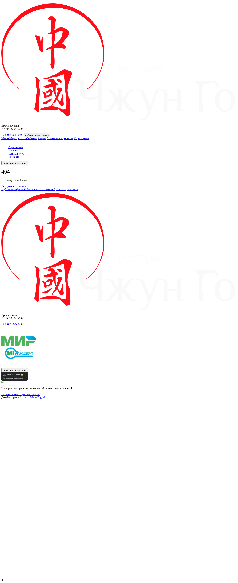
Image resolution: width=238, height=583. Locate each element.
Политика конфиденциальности (20, 394)
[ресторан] (119, 119)
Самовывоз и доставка (60, 138)
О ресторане (81, 138)
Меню (5, 138)
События (31, 138)
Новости (61, 189)
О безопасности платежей (39, 189)
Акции (42, 138)
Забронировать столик (37, 135)
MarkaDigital (37, 397)
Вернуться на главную (14, 186)
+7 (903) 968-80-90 (12, 134)
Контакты (14, 156)
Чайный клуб (16, 153)
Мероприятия (17, 138)
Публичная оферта (12, 189)
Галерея (13, 150)
